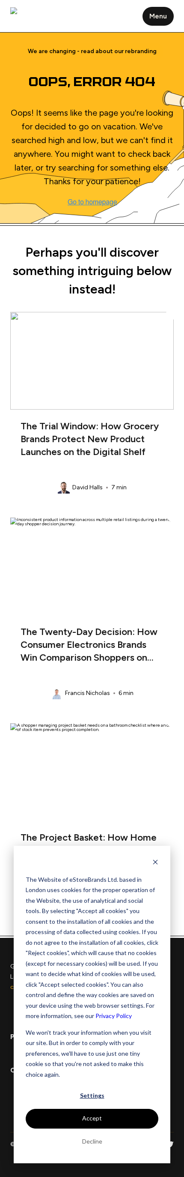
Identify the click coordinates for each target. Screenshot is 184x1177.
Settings (92, 1095)
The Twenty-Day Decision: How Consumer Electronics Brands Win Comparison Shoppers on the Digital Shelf (89, 646)
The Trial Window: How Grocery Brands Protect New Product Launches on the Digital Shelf (90, 439)
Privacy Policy (113, 1015)
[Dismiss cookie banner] (155, 863)
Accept (92, 1118)
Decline (92, 1141)
